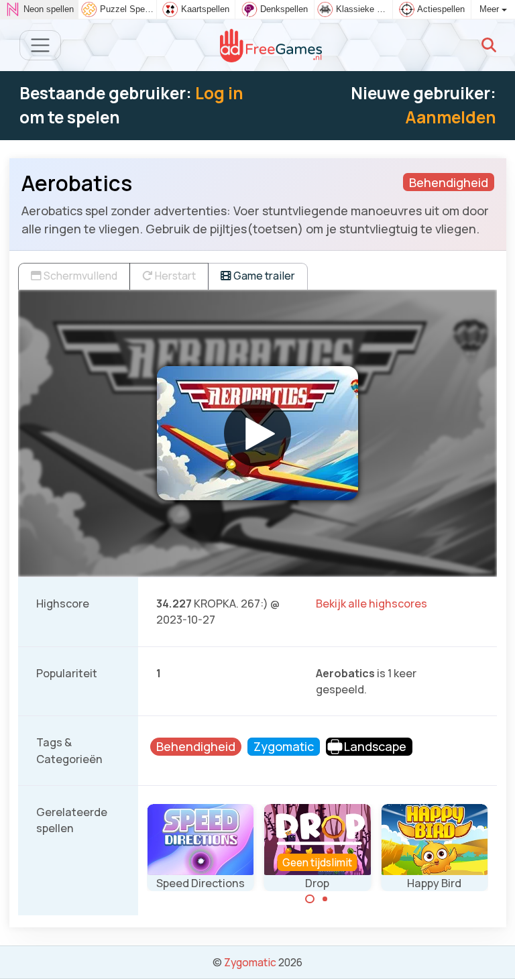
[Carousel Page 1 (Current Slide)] (309, 899)
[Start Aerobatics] (257, 433)
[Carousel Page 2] (325, 899)
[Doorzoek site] (488, 45)
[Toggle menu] (40, 45)
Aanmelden (450, 117)
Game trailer (263, 275)
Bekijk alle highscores (371, 603)
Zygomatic (250, 962)
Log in (219, 93)
